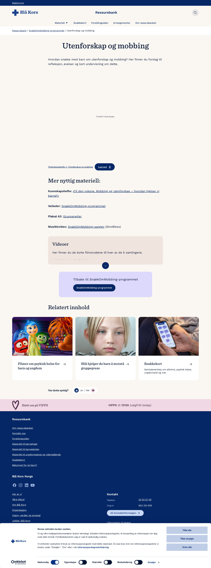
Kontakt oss (19, 433)
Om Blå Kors (19, 504)
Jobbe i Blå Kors (21, 520)
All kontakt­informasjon (123, 513)
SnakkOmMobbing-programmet (46, 30)
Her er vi (17, 494)
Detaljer (152, 562)
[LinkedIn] (26, 486)
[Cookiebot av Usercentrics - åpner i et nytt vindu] (18, 562)
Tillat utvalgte (187, 538)
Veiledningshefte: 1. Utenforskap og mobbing (70, 167)
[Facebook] (14, 486)
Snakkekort (79, 23)
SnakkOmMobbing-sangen (86, 226)
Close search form (195, 12)
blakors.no (18, 3)
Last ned (102, 167)
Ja (81, 390)
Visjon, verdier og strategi (26, 515)
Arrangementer (121, 23)
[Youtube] (32, 486)
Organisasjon (19, 510)
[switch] (83, 562)
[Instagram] (20, 486)
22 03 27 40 (145, 499)
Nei (87, 390)
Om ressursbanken (145, 23)
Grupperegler (72, 216)
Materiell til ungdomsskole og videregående (36, 454)
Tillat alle (187, 530)
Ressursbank (19, 30)
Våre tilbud (18, 499)
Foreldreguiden (99, 23)
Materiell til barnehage (24, 444)
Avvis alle (187, 547)
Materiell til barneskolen (25, 449)
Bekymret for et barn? (24, 465)
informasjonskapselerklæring (93, 547)
